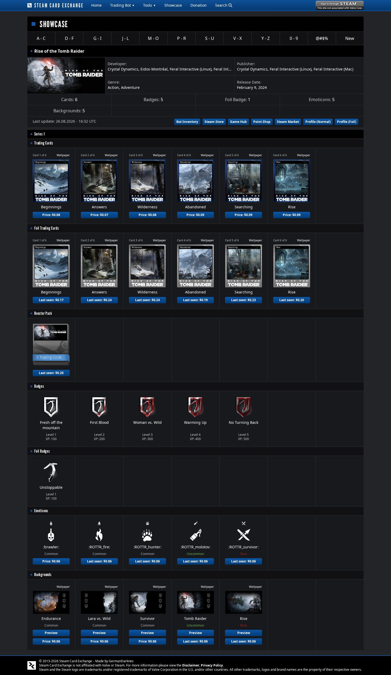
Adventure (130, 87)
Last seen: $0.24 (99, 300)
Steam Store (214, 121)
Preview (51, 633)
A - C (41, 38)
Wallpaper (63, 155)
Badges (39, 386)
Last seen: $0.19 (195, 300)
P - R (181, 38)
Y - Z (265, 38)
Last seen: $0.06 (99, 561)
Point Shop (262, 121)
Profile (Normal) (318, 121)
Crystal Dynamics (123, 69)
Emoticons (41, 510)
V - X (237, 38)
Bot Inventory (187, 121)
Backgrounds (43, 574)
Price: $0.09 (195, 215)
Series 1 (39, 133)
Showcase (173, 5)
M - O (153, 38)
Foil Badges (42, 451)
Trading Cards (43, 143)
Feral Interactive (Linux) (190, 69)
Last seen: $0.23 (243, 300)
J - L (125, 38)
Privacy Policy (212, 665)
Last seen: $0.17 (51, 300)
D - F (69, 38)
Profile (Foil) (346, 121)
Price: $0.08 (51, 215)
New (349, 38)
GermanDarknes (121, 661)
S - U (209, 38)
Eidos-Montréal (154, 69)
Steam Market (288, 121)
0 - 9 (294, 38)
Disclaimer (190, 665)
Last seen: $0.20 (291, 300)
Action (113, 87)
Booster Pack (43, 313)
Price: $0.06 (51, 561)
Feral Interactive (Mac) (333, 69)
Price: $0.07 (99, 215)
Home (96, 5)
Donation (198, 5)
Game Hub (238, 121)
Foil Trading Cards (46, 228)
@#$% (322, 38)
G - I (97, 38)
